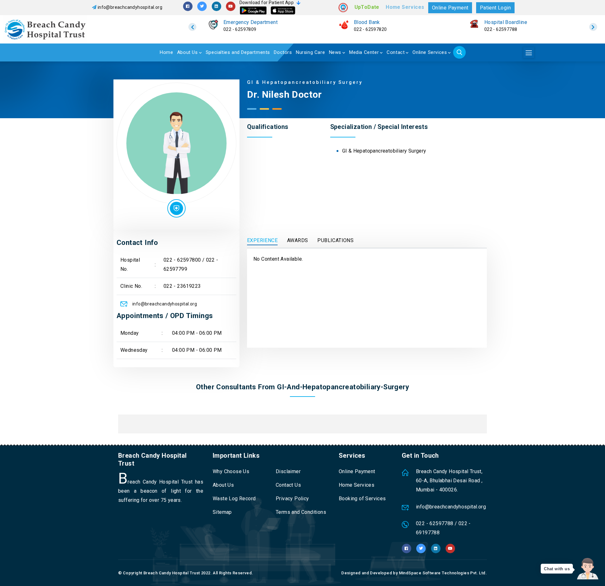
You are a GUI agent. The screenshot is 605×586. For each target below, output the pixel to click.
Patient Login (495, 8)
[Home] (78, 29)
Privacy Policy (292, 499)
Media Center (364, 52)
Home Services (405, 7)
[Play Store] (253, 10)
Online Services (429, 52)
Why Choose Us (231, 471)
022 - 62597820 (370, 29)
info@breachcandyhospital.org (130, 7)
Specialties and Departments (238, 52)
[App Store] (283, 10)
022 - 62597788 (500, 29)
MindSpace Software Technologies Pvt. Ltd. (443, 573)
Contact (396, 52)
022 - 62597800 (182, 260)
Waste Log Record (234, 499)
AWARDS (297, 240)
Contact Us (288, 485)
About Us (187, 52)
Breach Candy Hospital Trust (171, 573)
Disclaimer (288, 471)
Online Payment (450, 8)
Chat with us (557, 568)
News (335, 52)
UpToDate (366, 7)
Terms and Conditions (301, 512)
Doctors (283, 52)
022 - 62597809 (239, 29)
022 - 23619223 (182, 286)
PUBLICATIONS (335, 240)
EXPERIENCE (262, 240)
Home (166, 52)
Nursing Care (310, 52)
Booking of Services (362, 499)
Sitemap (222, 512)
